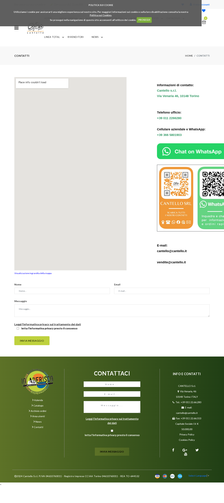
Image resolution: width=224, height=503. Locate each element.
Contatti (38, 427)
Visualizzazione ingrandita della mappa (33, 273)
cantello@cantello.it (187, 412)
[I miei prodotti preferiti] (203, 10)
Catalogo (38, 405)
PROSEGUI (144, 19)
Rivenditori (76, 37)
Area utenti (38, 416)
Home (189, 55)
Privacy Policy (186, 434)
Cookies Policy (187, 439)
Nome (17, 284)
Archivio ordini (38, 410)
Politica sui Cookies (100, 15)
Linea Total (52, 37)
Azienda (38, 400)
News (95, 37)
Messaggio (20, 301)
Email (117, 284)
